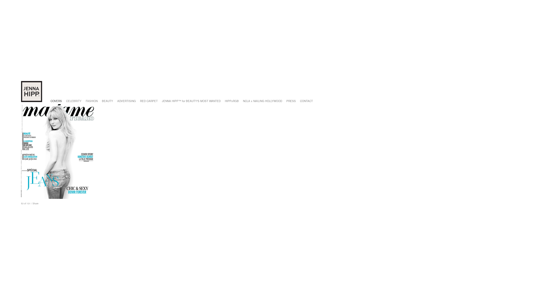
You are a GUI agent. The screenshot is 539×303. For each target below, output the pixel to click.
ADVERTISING (126, 101)
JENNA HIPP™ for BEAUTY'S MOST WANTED (191, 101)
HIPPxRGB (232, 101)
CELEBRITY (73, 101)
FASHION (92, 101)
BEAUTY (107, 101)
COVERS (56, 101)
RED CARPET (149, 101)
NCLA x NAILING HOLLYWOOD (262, 101)
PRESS (291, 101)
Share (36, 203)
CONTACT (306, 101)
